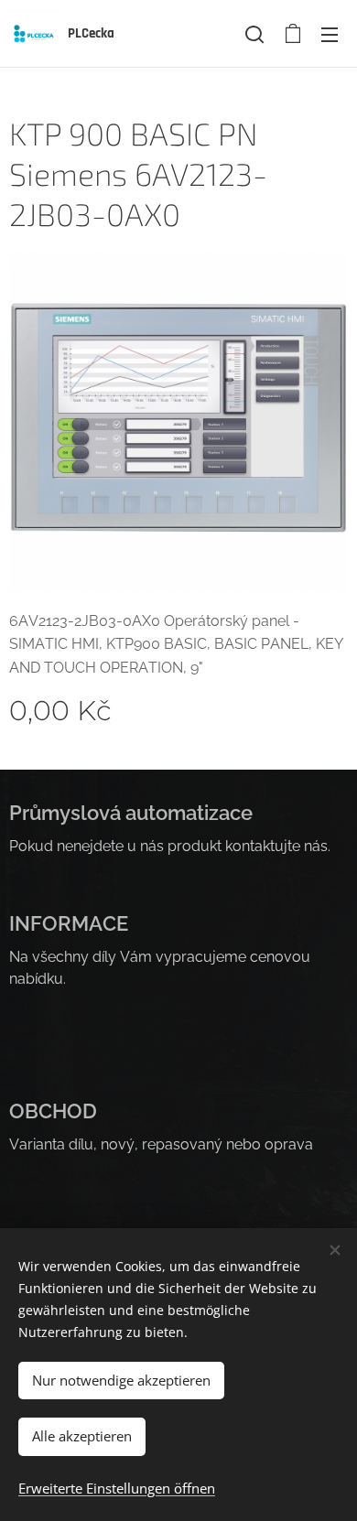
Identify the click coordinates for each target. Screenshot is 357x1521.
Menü (329, 34)
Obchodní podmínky (77, 1033)
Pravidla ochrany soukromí (100, 1055)
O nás (28, 1166)
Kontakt (34, 1188)
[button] (254, 34)
